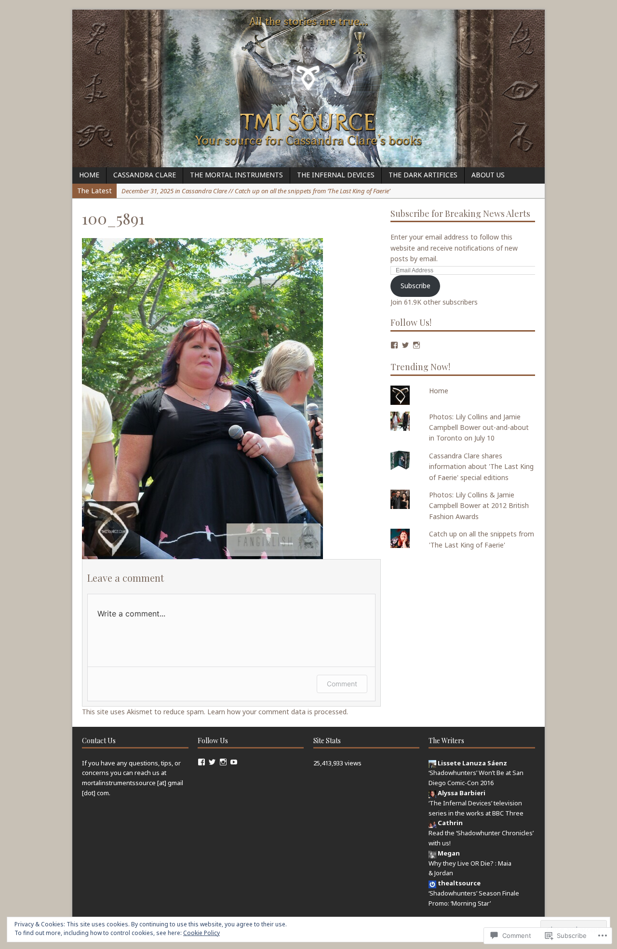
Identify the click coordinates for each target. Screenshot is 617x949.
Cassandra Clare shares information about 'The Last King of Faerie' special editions (481, 466)
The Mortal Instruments (236, 174)
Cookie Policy (201, 933)
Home (89, 174)
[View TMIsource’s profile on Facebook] (201, 762)
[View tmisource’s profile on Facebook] (394, 345)
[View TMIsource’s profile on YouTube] (234, 762)
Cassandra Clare (144, 174)
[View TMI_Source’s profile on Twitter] (405, 345)
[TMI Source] (308, 88)
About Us (488, 174)
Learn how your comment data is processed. (277, 711)
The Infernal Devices (336, 174)
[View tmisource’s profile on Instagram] (416, 345)
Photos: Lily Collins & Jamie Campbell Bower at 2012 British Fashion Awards (479, 505)
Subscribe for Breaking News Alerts (460, 213)
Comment (342, 684)
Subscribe (415, 285)
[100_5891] (202, 553)
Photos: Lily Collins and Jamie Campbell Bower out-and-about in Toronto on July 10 (479, 427)
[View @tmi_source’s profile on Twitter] (212, 762)
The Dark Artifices (423, 174)
